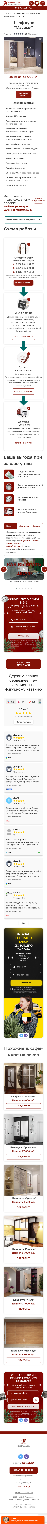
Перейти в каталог (23, 443)
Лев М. (16, 798)
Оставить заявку (23, 282)
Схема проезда (23, 1486)
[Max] (26, 1036)
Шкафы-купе (23, 14)
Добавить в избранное (23, 1493)
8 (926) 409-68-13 (25, 272)
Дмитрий (17, 766)
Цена (9, 526)
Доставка (24, 526)
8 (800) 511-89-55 (25, 264)
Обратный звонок (23, 1470)
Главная (8, 14)
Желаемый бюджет (25, 626)
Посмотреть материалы (24, 664)
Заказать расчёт (23, 94)
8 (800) (23, 1463)
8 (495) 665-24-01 (25, 268)
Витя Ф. (16, 892)
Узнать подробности (38, 200)
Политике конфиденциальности (25, 991)
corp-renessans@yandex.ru (23, 1475)
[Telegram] (21, 1036)
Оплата (36, 526)
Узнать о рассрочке (23, 391)
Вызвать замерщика (23, 337)
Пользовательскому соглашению (25, 992)
